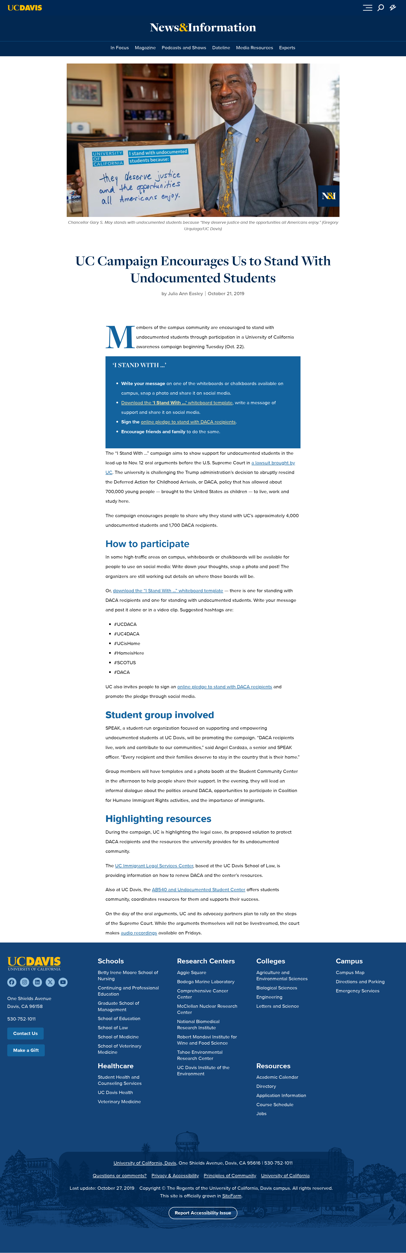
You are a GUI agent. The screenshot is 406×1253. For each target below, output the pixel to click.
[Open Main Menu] (367, 8)
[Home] (34, 963)
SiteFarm (231, 1195)
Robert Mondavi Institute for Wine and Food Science (207, 1039)
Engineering (269, 996)
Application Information (281, 1095)
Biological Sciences (276, 987)
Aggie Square (191, 972)
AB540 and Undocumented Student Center (198, 889)
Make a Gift (26, 1050)
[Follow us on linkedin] (37, 982)
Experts (287, 47)
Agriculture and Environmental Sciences (282, 975)
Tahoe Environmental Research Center (200, 1055)
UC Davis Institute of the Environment (203, 1070)
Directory (266, 1086)
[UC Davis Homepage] (24, 7)
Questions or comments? (120, 1175)
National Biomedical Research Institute (198, 1024)
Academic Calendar (277, 1077)
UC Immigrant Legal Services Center (154, 865)
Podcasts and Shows (184, 47)
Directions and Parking (360, 981)
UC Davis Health (115, 1092)
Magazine (145, 47)
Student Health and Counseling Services (120, 1080)
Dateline (221, 47)
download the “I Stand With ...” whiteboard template (168, 590)
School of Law (113, 1027)
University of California (285, 1175)
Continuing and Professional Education (128, 990)
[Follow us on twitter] (50, 982)
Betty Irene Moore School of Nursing (128, 975)
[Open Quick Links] (393, 8)
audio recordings (139, 932)
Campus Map (350, 972)
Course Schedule (274, 1104)
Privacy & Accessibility (175, 1175)
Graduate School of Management (118, 1006)
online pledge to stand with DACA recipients (188, 421)
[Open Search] (381, 8)
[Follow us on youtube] (63, 982)
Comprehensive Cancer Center (202, 993)
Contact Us (25, 1033)
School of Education (119, 1018)
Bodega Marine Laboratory (205, 981)
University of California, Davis (145, 1162)
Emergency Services (358, 990)
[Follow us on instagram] (24, 982)
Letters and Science (277, 1006)
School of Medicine (118, 1036)
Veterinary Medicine (119, 1101)
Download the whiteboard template (177, 402)
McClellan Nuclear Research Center (207, 1009)
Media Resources (254, 47)
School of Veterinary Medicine (119, 1048)
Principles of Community (230, 1175)
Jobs (261, 1113)
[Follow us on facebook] (11, 982)
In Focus (120, 47)
